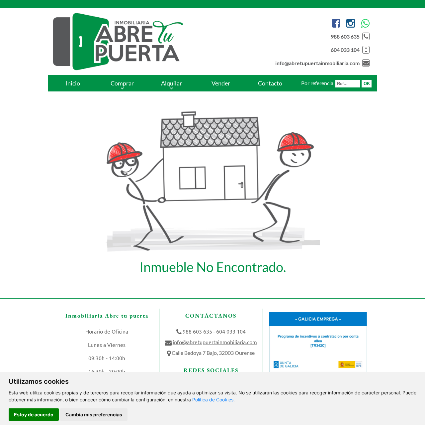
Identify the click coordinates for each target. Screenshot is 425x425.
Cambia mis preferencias (93, 414)
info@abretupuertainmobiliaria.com (317, 63)
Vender (221, 83)
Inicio (72, 83)
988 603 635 (345, 36)
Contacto (270, 83)
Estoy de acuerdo (33, 414)
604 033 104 (345, 50)
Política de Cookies (212, 399)
